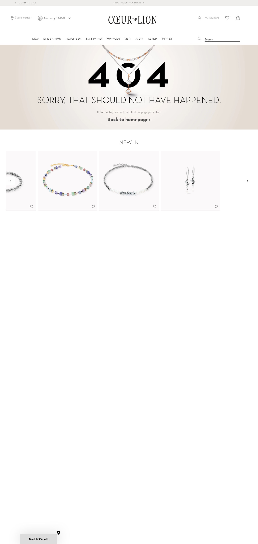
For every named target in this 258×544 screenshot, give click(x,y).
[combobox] (222, 40)
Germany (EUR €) (55, 18)
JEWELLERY (73, 39)
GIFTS (139, 39)
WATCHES (113, 39)
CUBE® (94, 39)
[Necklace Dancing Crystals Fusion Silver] (129, 181)
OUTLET (167, 39)
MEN (128, 39)
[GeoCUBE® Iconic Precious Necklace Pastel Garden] (67, 181)
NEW (35, 39)
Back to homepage (128, 119)
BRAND (152, 39)
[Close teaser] (58, 533)
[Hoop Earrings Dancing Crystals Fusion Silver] (190, 181)
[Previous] (10, 181)
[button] (38, 539)
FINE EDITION (52, 39)
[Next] (247, 181)
